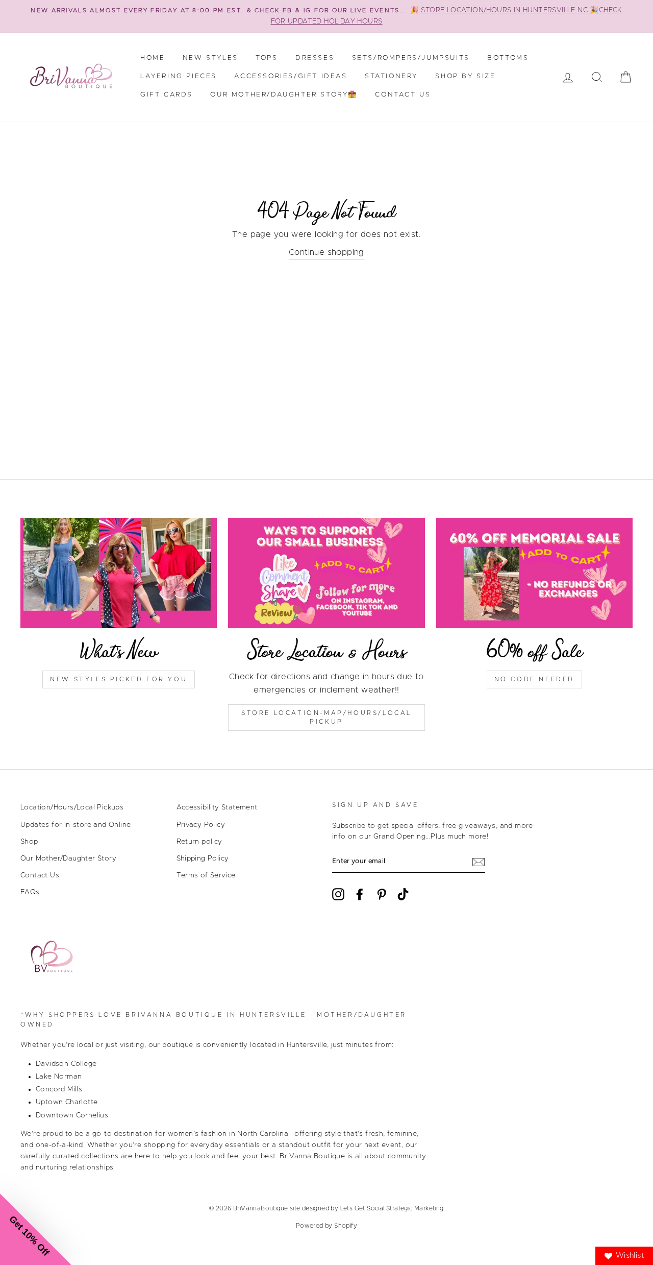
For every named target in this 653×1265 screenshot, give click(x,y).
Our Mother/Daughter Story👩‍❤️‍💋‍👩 (284, 94)
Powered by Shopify (326, 1226)
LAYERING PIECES (178, 76)
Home (152, 58)
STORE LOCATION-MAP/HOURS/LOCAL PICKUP (326, 717)
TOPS (267, 58)
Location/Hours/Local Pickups (71, 807)
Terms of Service (206, 875)
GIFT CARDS (166, 94)
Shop (29, 841)
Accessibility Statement (217, 807)
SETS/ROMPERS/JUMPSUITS (411, 58)
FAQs (30, 892)
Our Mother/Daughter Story (68, 858)
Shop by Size (465, 76)
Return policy (199, 841)
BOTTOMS (508, 58)
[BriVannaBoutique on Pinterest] (381, 894)
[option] (326, 16)
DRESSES (314, 58)
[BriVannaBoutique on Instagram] (338, 894)
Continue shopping (326, 252)
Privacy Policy (201, 824)
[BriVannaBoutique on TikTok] (403, 894)
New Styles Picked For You (118, 679)
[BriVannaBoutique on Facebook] (360, 894)
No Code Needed (534, 679)
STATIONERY (391, 76)
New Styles (210, 58)
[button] (35, 1229)
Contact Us (403, 94)
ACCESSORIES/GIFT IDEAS (290, 76)
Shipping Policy (203, 858)
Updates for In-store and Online (75, 824)
